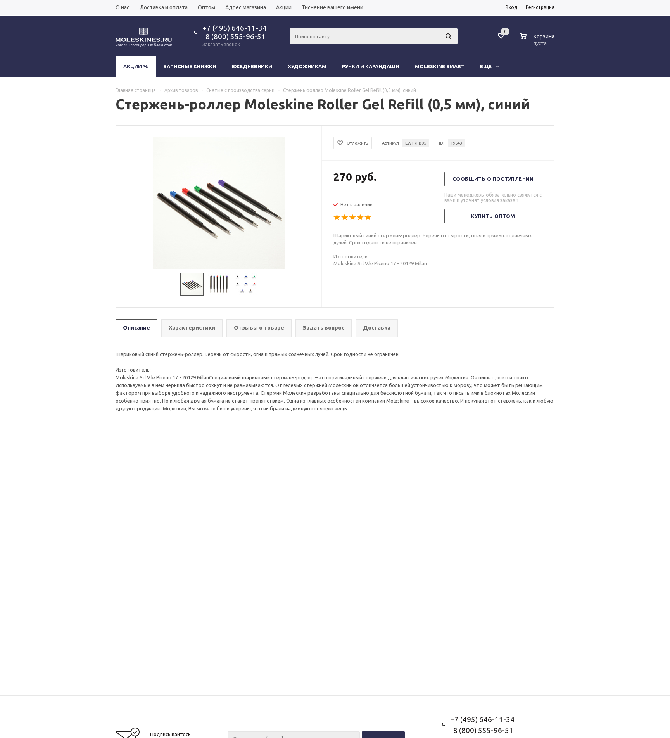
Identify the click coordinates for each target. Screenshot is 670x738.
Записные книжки (190, 66)
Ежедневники (252, 66)
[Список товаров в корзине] (538, 41)
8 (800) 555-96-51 (234, 36)
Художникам (307, 66)
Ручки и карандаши (370, 66)
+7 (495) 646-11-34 (234, 28)
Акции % (135, 66)
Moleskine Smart (440, 66)
